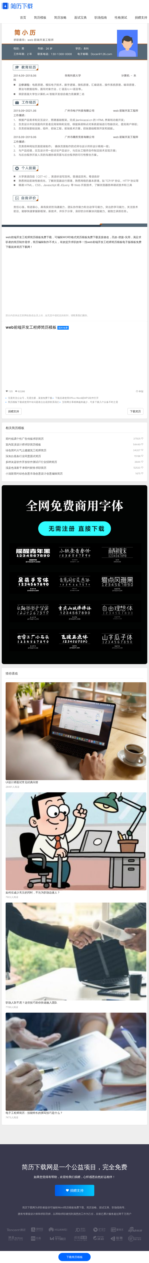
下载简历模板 (74, 1257)
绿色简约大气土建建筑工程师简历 (26, 450)
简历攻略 (60, 17)
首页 (23, 17)
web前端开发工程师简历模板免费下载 (29, 237)
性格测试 (121, 17)
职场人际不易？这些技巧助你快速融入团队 (31, 1002)
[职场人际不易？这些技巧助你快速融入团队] (76, 951)
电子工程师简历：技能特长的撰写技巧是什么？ (34, 1112)
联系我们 (77, 315)
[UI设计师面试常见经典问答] (76, 731)
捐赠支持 (141, 17)
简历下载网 (23, 246)
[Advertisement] (74, 280)
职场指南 (100, 17)
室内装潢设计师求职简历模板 (23, 444)
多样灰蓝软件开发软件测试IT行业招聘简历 (31, 462)
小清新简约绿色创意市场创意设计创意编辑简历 (34, 473)
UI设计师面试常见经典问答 (22, 782)
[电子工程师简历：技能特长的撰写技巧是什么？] (76, 1062)
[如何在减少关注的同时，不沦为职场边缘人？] (76, 841)
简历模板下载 (15, 402)
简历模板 (40, 17)
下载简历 (135, 411)
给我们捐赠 (73, 1177)
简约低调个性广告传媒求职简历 (25, 438)
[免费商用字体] (74, 574)
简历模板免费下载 (87, 237)
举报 (140, 391)
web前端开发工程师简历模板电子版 (109, 242)
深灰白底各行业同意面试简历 (23, 456)
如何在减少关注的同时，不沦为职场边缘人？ (33, 892)
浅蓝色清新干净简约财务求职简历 (26, 467)
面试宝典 (80, 17)
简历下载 (17, 6)
